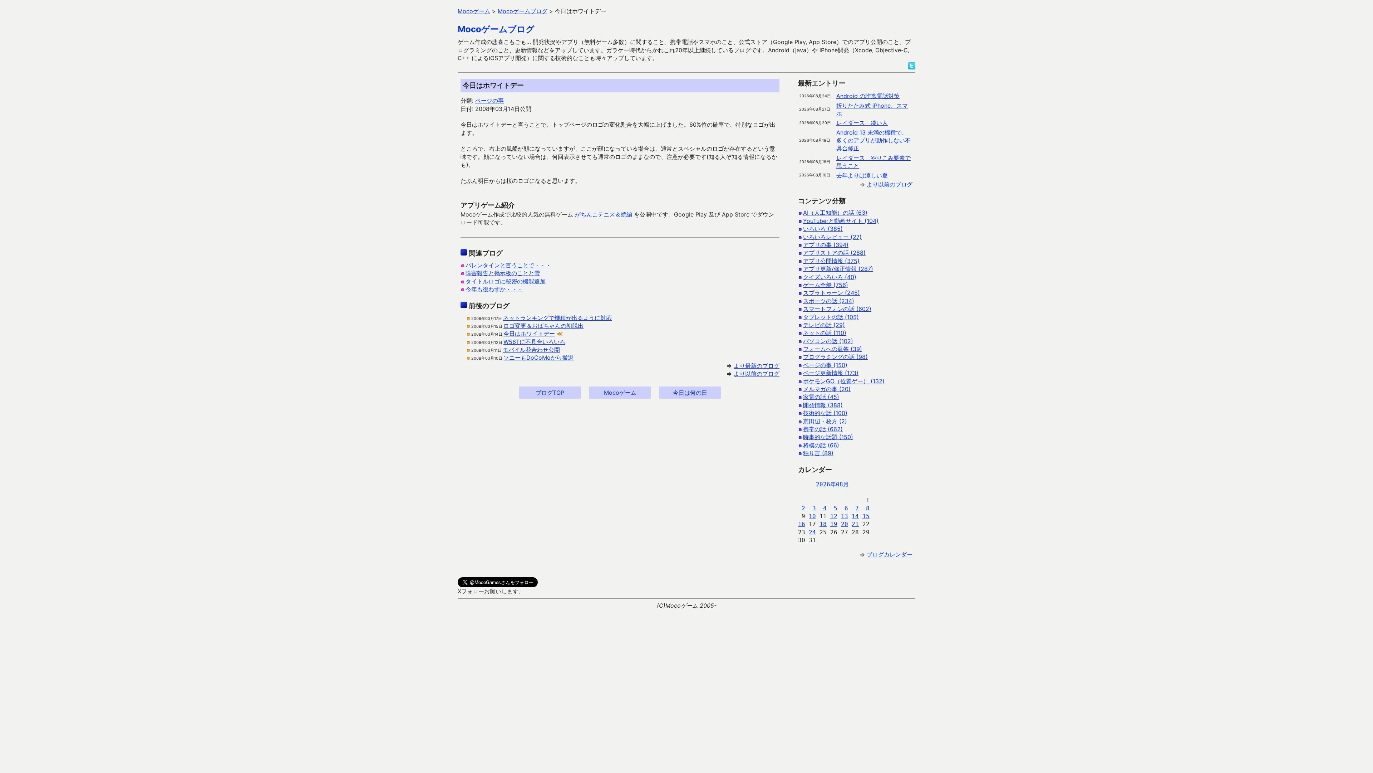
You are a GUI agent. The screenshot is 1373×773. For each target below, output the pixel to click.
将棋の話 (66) (821, 445)
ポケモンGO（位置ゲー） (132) (844, 381)
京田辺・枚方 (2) (825, 421)
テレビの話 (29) (824, 325)
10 (812, 516)
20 (844, 524)
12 (833, 516)
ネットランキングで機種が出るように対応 (557, 317)
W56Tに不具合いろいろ (534, 341)
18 (823, 524)
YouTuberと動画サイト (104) (841, 220)
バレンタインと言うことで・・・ (508, 265)
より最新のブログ (756, 365)
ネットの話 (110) (824, 332)
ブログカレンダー (889, 554)
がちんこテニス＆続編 (603, 214)
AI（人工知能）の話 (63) (835, 212)
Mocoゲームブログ (496, 29)
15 (866, 516)
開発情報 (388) (823, 405)
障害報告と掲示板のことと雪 (503, 273)
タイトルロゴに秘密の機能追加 (506, 281)
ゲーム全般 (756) (825, 284)
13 (844, 516)
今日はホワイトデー (529, 333)
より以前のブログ (756, 373)
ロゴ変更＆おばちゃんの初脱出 (543, 325)
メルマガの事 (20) (827, 389)
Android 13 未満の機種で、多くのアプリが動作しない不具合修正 (873, 140)
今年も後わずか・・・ (494, 289)
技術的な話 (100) (825, 413)
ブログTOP (550, 392)
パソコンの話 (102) (828, 341)
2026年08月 (832, 484)
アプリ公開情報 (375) (831, 260)
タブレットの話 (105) (831, 317)
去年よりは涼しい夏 (862, 175)
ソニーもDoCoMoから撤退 (538, 357)
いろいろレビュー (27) (832, 236)
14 (855, 516)
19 (833, 524)
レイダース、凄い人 (862, 122)
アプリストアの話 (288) (834, 252)
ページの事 (489, 100)
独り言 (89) (818, 453)
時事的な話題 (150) (828, 437)
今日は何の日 (690, 392)
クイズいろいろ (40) (829, 277)
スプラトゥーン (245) (831, 292)
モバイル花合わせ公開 (531, 349)
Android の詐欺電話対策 (868, 95)
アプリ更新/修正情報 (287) (838, 268)
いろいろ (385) (823, 228)
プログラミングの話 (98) (835, 356)
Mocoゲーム (620, 392)
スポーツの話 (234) (828, 301)
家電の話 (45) (821, 396)
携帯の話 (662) (823, 429)
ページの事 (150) (825, 365)
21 (855, 524)
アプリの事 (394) (825, 244)
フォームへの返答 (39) (832, 349)
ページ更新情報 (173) (830, 372)
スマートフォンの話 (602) (837, 308)
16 (801, 524)
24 (812, 532)
